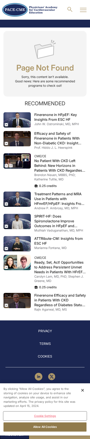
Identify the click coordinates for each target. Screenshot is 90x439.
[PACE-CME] (29, 10)
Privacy (45, 331)
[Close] (82, 390)
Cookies (45, 356)
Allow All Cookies (45, 427)
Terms (45, 344)
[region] (45, 409)
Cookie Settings (45, 416)
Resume (17, 120)
